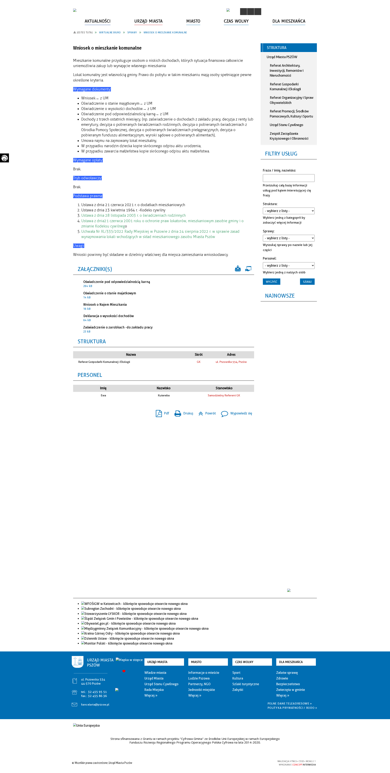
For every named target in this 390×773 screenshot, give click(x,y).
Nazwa (131, 355)
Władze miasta (155, 673)
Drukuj (182, 412)
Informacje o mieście (203, 673)
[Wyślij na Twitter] (84, 413)
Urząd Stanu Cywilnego (286, 125)
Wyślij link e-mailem (92, 413)
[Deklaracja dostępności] (257, 11)
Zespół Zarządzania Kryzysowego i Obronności (289, 136)
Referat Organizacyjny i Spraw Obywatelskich (291, 100)
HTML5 (246, 762)
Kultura (237, 678)
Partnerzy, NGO (199, 684)
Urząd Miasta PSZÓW (282, 57)
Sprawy (268, 231)
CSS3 (252, 762)
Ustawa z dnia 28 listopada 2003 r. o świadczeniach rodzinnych (133, 215)
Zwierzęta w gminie (290, 690)
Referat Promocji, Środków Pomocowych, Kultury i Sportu (291, 113)
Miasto (196, 662)
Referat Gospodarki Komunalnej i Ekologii (285, 86)
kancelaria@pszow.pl (95, 704)
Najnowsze (280, 295)
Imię (103, 388)
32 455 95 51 (97, 692)
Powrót (205, 412)
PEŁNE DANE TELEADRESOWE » (290, 703)
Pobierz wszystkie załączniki (238, 268)
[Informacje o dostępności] (250, 11)
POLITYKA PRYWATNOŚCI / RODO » (292, 707)
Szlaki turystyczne (245, 684)
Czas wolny (244, 662)
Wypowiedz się (235, 412)
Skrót (199, 355)
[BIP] (228, 10)
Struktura (92, 341)
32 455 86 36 (97, 696)
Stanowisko (224, 388)
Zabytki (237, 690)
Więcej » (150, 695)
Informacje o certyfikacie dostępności (194, 763)
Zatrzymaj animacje (243, 11)
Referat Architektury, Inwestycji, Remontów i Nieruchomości (286, 70)
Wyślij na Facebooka (77, 413)
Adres (231, 355)
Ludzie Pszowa (199, 678)
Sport (236, 673)
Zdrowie (282, 678)
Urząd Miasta (157, 662)
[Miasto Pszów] (74, 10)
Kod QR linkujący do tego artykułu (99, 413)
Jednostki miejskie (201, 690)
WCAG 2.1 (264, 762)
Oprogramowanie (248, 268)
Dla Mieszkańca (291, 662)
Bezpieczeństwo (288, 684)
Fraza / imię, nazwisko (279, 170)
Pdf (161, 412)
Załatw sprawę (287, 673)
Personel (90, 375)
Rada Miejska (154, 690)
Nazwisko (163, 388)
